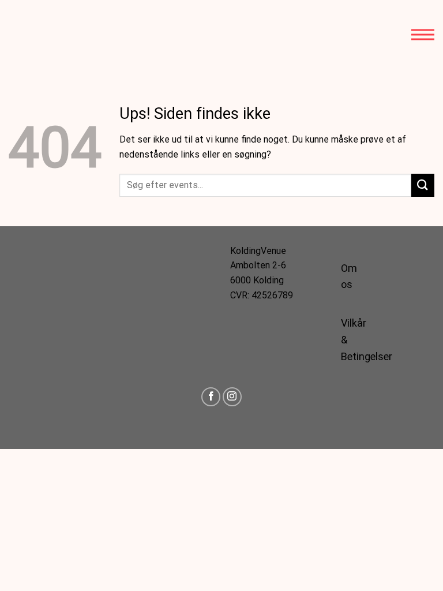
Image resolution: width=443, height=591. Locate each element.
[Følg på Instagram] (232, 396)
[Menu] (422, 35)
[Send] (422, 185)
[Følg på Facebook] (210, 396)
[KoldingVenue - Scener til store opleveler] (60, 35)
